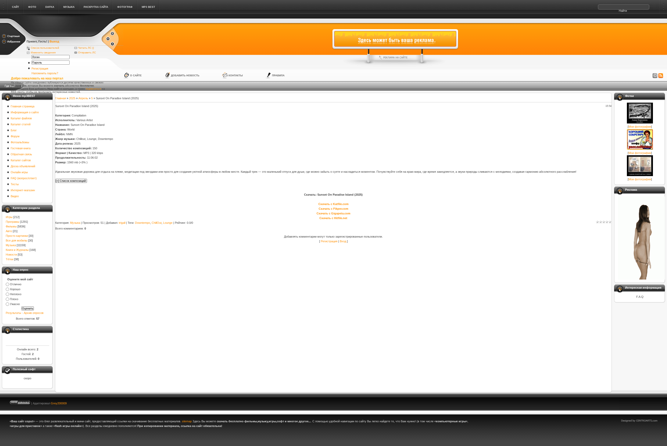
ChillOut (157, 222)
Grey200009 (59, 403)
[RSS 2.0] (661, 76)
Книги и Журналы (17, 249)
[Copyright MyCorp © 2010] (643, 402)
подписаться (93, 88)
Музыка (11, 245)
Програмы (12, 221)
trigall (122, 222)
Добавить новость (185, 75)
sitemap (187, 421)
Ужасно (15, 304)
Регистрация (40, 68)
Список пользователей (45, 47)
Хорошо (15, 289)
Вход (343, 241)
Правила (278, 75)
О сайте (136, 75)
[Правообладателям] (655, 76)
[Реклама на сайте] (395, 57)
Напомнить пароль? (45, 73)
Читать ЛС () (86, 47)
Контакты (235, 75)
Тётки (9, 259)
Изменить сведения (43, 52)
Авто (9, 231)
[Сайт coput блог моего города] (64, 34)
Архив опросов (34, 312)
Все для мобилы (16, 240)
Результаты (13, 312)
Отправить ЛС (87, 52)
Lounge (167, 222)
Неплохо (15, 294)
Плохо (14, 299)
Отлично (15, 284)
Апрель (83, 98)
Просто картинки (17, 235)
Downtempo (142, 222)
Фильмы (11, 226)
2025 (72, 98)
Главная (60, 98)
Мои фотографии (639, 126)
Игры (9, 217)
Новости (11, 254)
